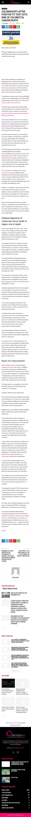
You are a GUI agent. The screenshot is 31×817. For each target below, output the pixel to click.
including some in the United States (11, 367)
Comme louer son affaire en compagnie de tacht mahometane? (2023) (19, 763)
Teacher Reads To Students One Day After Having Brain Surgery (8, 709)
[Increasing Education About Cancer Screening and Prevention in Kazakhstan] (6, 650)
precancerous (22, 189)
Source (4, 530)
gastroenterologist (9, 126)
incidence (4, 319)
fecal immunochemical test (11, 88)
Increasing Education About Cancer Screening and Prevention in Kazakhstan (20, 649)
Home (3, 6)
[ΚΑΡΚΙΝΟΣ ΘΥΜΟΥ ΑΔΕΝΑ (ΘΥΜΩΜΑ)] (6, 772)
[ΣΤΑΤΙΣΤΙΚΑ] (6, 780)
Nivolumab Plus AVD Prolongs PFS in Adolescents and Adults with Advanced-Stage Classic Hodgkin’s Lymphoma (20, 619)
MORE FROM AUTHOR (10, 589)
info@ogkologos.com (18, 748)
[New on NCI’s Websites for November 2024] (6, 595)
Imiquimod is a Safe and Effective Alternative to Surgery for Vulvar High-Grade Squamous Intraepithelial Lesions (8, 556)
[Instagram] (17, 752)
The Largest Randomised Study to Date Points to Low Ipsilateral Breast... (20, 641)
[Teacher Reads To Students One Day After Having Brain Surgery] (8, 701)
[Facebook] (13, 752)
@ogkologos (15, 725)
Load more (15, 671)
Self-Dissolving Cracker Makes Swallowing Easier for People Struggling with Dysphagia (20, 665)
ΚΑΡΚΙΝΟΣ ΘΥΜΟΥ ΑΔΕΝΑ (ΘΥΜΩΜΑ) (18, 770)
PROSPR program (20, 488)
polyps (10, 191)
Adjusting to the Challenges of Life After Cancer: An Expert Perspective (23, 553)
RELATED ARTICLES (8, 586)
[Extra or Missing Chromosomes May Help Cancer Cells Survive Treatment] (8, 683)
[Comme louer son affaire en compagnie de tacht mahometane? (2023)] (6, 764)
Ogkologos (5, 23)
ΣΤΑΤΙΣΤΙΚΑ (14, 777)
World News (9, 6)
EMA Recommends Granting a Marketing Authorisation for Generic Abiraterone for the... (20, 657)
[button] (28, 2)
